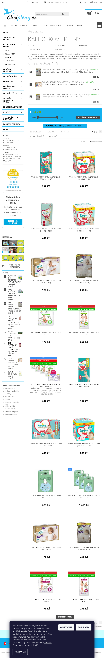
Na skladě (36, 112)
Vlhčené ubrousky (8, 70)
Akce (35, 25)
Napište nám (9, 397)
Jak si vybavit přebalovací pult (11, 149)
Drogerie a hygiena (12, 107)
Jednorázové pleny (52, 25)
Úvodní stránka (5, 25)
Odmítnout (66, 627)
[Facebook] (3, 2)
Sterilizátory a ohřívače (10, 118)
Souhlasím (84, 627)
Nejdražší (65, 132)
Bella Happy (10, 54)
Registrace (97, 2)
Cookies (7, 399)
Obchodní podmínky (12, 391)
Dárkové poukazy (11, 124)
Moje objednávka (19, 25)
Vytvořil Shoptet (96, 653)
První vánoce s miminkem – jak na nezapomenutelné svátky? (12, 158)
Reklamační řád (10, 406)
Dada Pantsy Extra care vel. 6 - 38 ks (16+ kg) (68, 82)
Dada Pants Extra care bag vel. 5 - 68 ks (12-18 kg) (70, 94)
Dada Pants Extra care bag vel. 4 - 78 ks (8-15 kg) (70, 70)
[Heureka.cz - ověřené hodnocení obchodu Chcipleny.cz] (13, 180)
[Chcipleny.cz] (20, 14)
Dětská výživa (10, 93)
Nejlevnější (52, 132)
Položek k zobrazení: (88, 117)
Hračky (6, 112)
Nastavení (20, 652)
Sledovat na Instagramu (14, 266)
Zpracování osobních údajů (25, 645)
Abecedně (53, 136)
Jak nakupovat (10, 388)
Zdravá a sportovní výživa (8, 100)
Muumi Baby (10, 61)
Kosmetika (8, 81)
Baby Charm (10, 64)
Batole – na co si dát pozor (11, 141)
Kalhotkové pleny (75, 25)
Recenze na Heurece (13, 222)
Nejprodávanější (37, 136)
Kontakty (8, 394)
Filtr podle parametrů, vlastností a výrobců (64, 126)
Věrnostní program (11, 412)
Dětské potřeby (10, 76)
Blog (5, 135)
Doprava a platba (10, 409)
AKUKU (6, 129)
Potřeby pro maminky (9, 87)
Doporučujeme (36, 132)
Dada (7, 50)
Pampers (8, 57)
